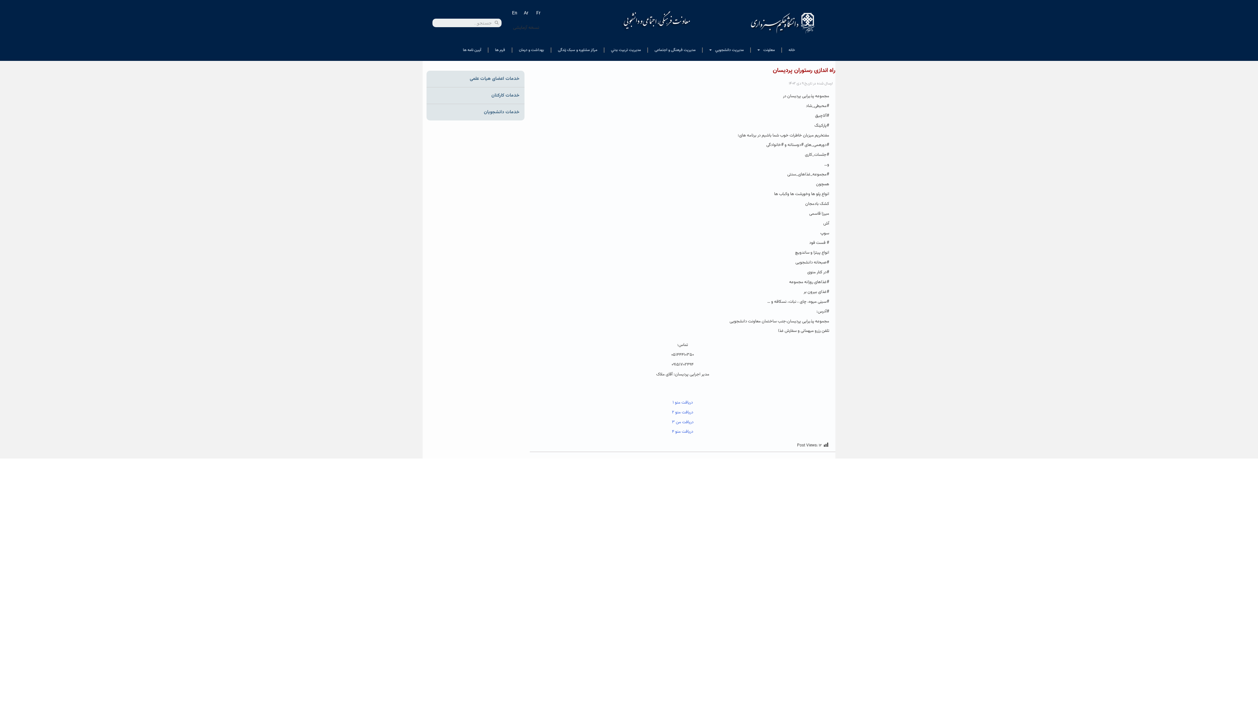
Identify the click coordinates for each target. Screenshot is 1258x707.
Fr (538, 13)
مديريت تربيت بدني (626, 50)
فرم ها (500, 50)
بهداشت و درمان (531, 50)
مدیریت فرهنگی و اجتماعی (675, 50)
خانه (792, 50)
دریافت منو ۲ (682, 412)
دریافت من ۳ (683, 422)
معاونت (769, 50)
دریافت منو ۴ (682, 431)
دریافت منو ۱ (683, 402)
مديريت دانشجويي (729, 50)
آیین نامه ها (472, 50)
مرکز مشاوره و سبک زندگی (577, 50)
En (514, 13)
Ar (526, 13)
